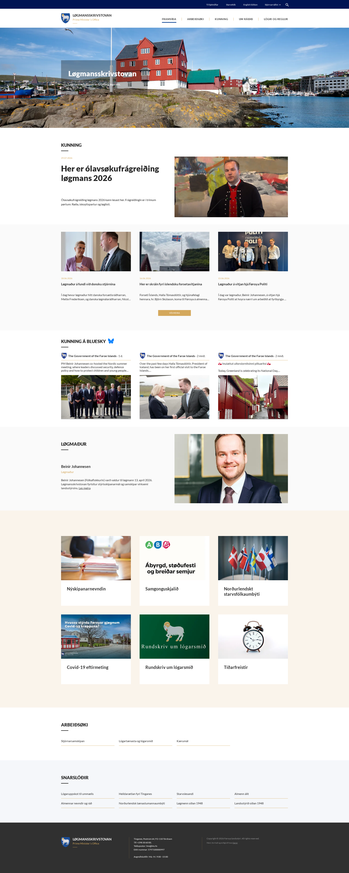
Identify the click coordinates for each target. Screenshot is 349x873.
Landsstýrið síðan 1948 (249, 803)
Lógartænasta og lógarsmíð (136, 741)
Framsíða (169, 19)
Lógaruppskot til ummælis (77, 793)
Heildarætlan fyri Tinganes (135, 793)
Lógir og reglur (276, 19)
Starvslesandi (185, 793)
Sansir (235, 843)
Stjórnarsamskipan (73, 741)
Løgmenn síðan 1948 (190, 803)
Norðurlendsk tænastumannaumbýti (142, 803)
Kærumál (182, 741)
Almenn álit (241, 793)
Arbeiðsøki (195, 19)
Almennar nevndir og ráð (76, 803)
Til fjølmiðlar (212, 4)
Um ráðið (246, 19)
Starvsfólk (231, 4)
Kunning (221, 19)
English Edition (250, 4)
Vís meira (174, 313)
